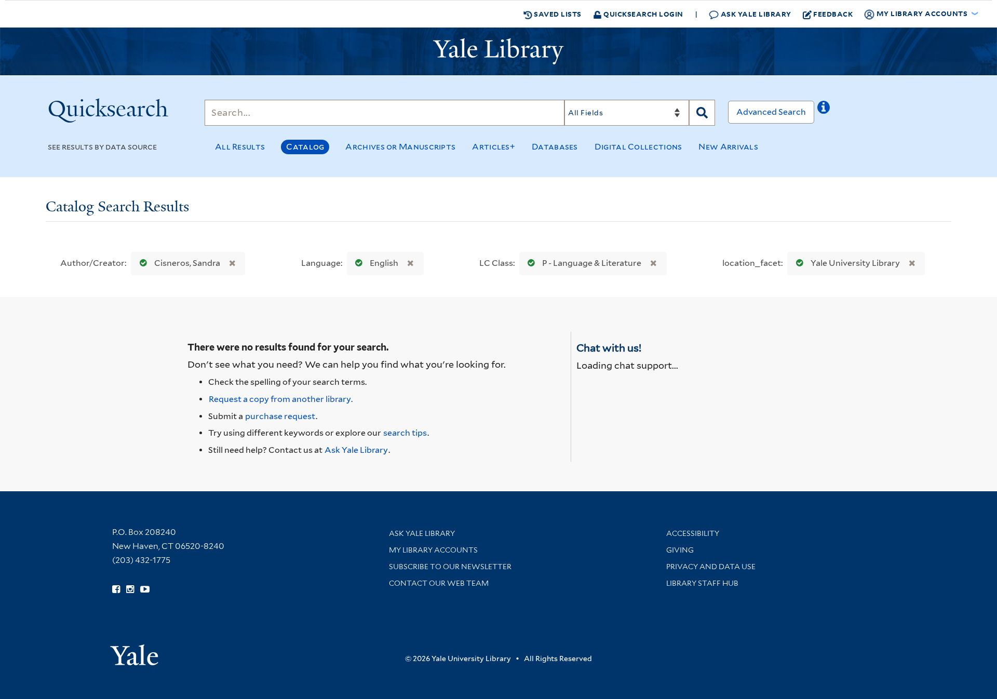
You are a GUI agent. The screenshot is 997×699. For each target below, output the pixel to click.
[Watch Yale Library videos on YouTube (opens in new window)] (145, 589)
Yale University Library (855, 263)
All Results (240, 147)
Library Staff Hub (702, 583)
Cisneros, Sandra (187, 263)
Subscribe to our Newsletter (450, 566)
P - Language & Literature (592, 263)
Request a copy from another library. (281, 399)
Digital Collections (638, 147)
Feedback (833, 14)
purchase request (280, 416)
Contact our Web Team (439, 583)
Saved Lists (557, 14)
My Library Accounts (433, 550)
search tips (405, 433)
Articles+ (493, 147)
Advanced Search (771, 112)
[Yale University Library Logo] (498, 51)
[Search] (702, 113)
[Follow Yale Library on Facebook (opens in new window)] (116, 589)
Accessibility (692, 533)
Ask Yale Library (755, 14)
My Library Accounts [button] (921, 13)
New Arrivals (728, 147)
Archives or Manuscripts (400, 147)
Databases (555, 147)
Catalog (305, 147)
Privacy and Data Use (711, 566)
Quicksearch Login (642, 14)
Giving (680, 550)
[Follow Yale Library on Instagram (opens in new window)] (130, 589)
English (384, 263)
